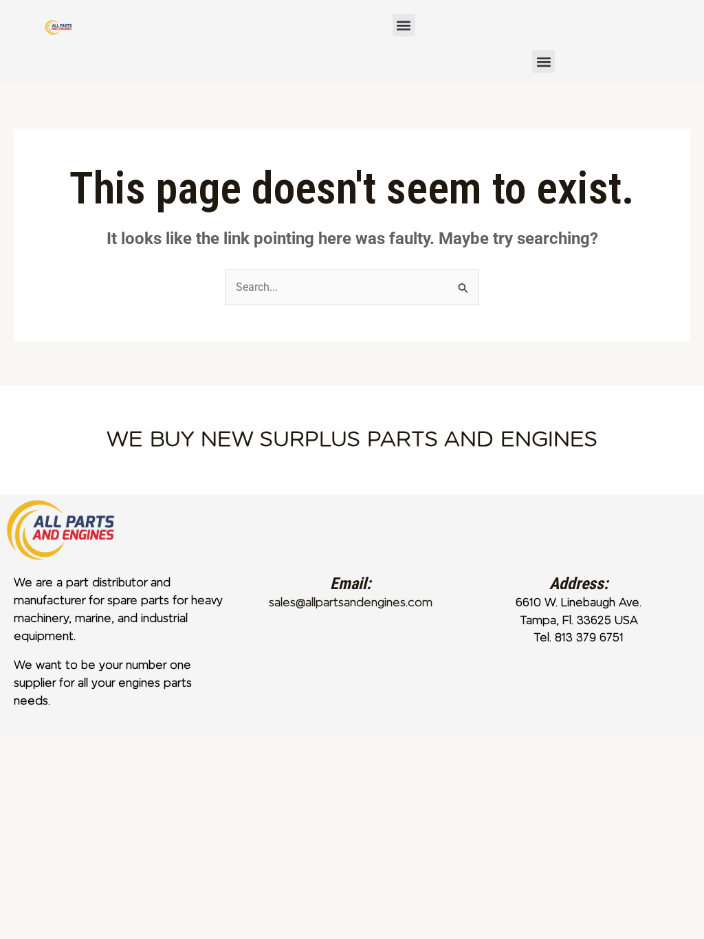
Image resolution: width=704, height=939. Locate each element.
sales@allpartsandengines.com (350, 602)
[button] (404, 25)
